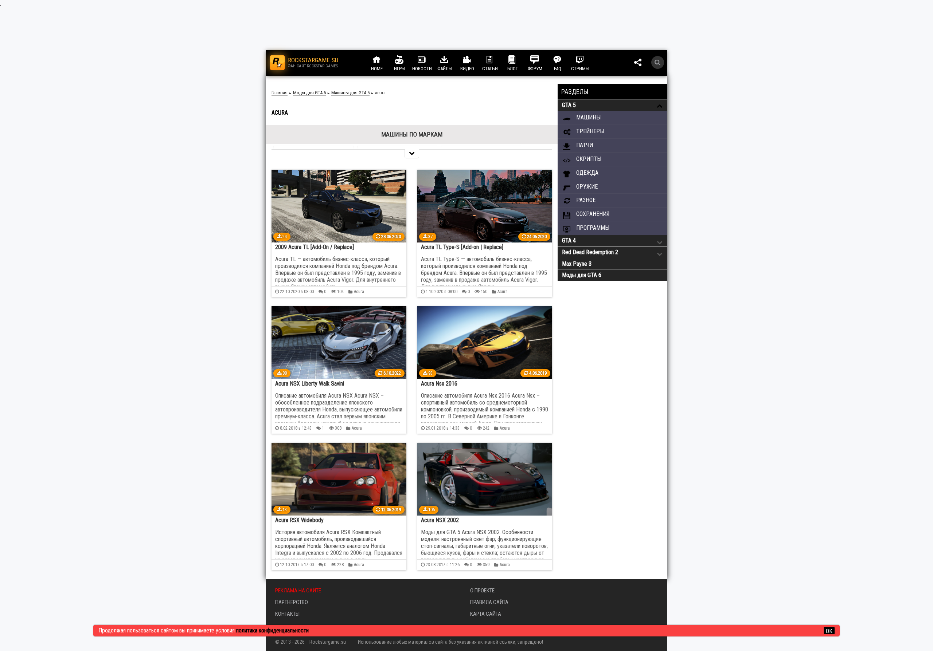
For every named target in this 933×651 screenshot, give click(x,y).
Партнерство (291, 602)
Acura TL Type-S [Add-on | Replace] (462, 247)
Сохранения (592, 213)
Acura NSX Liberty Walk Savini (309, 383)
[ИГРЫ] (406, 59)
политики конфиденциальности (272, 630)
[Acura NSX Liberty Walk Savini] (339, 342)
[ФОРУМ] (541, 59)
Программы (592, 227)
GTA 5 (569, 105)
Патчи (584, 145)
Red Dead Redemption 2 (590, 252)
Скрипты (588, 158)
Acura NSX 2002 (440, 520)
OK (829, 631)
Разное (585, 200)
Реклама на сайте (298, 590)
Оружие (586, 186)
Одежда (586, 172)
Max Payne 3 (577, 263)
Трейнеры (589, 131)
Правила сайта (489, 602)
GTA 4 (569, 240)
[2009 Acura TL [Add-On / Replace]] (339, 206)
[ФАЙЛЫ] (451, 59)
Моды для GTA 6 (581, 275)
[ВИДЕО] (473, 59)
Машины (588, 117)
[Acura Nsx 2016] (484, 342)
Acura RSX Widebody (299, 520)
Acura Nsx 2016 (439, 383)
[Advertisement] (612, 405)
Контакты (287, 614)
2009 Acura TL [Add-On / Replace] (314, 247)
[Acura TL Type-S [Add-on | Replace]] (484, 206)
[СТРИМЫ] (586, 59)
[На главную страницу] (277, 62)
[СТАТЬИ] (496, 59)
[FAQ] (564, 59)
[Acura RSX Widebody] (339, 479)
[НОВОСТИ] (428, 59)
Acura (359, 291)
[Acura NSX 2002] (484, 479)
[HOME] (383, 59)
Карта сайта (485, 614)
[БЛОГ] (519, 59)
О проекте (482, 590)
